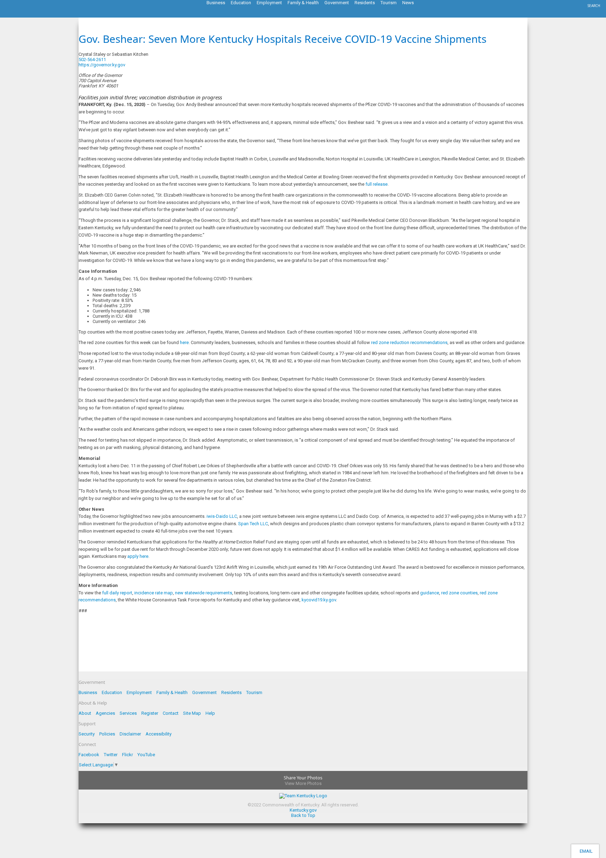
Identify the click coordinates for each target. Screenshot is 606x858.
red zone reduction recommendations (409, 342)
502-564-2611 (92, 59)
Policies (107, 734)
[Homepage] (33, 15)
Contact (171, 713)
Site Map (192, 713)
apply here (137, 556)
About (85, 713)
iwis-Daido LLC (222, 516)
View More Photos (303, 783)
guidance (429, 592)
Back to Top (303, 815)
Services (128, 713)
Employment (139, 692)
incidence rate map (153, 592)
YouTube (146, 754)
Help (210, 713)
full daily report (117, 592)
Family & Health (172, 692)
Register (149, 713)
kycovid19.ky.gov (319, 599)
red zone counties (459, 592)
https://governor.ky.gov (102, 64)
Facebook (89, 754)
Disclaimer (130, 734)
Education (112, 692)
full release (376, 184)
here (184, 342)
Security (87, 734)
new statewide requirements (203, 592)
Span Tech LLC (253, 523)
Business (88, 692)
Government (204, 692)
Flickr (127, 754)
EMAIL (585, 851)
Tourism (254, 692)
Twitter (110, 754)
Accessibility (158, 734)
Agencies (105, 713)
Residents (231, 692)
